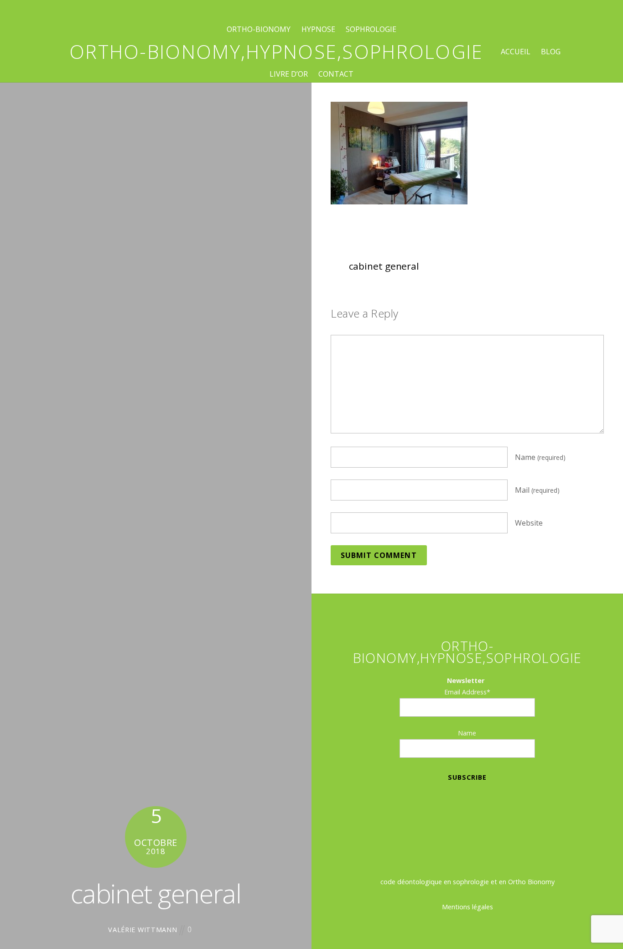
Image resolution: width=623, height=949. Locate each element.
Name (540, 457)
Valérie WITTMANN (142, 929)
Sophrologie (371, 29)
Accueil (515, 52)
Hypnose (318, 29)
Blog (551, 52)
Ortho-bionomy (259, 29)
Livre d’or (289, 74)
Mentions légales (467, 906)
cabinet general (156, 893)
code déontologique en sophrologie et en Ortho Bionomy (467, 881)
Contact (335, 74)
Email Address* (467, 692)
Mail (537, 490)
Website (529, 523)
